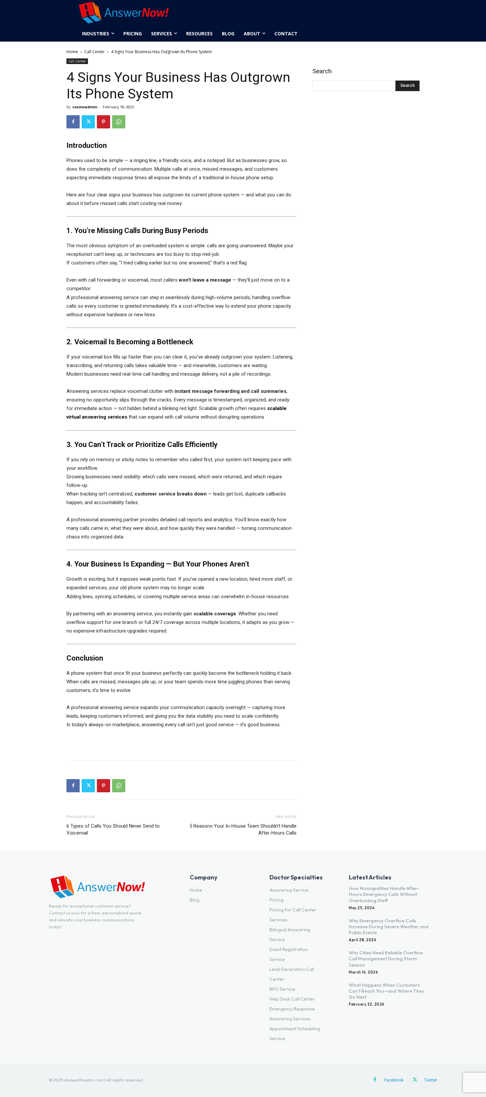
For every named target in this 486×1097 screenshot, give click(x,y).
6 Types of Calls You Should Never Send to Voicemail (113, 829)
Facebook (394, 1080)
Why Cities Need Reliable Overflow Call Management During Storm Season (386, 959)
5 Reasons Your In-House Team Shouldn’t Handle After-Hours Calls (243, 829)
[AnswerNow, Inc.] (123, 13)
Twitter (430, 1080)
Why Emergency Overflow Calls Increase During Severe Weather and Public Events (388, 927)
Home (72, 51)
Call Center (94, 51)
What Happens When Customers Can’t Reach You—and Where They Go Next (386, 991)
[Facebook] (73, 121)
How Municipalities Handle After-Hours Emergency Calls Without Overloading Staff (384, 894)
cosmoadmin (85, 106)
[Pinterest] (103, 121)
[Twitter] (88, 121)
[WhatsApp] (118, 121)
